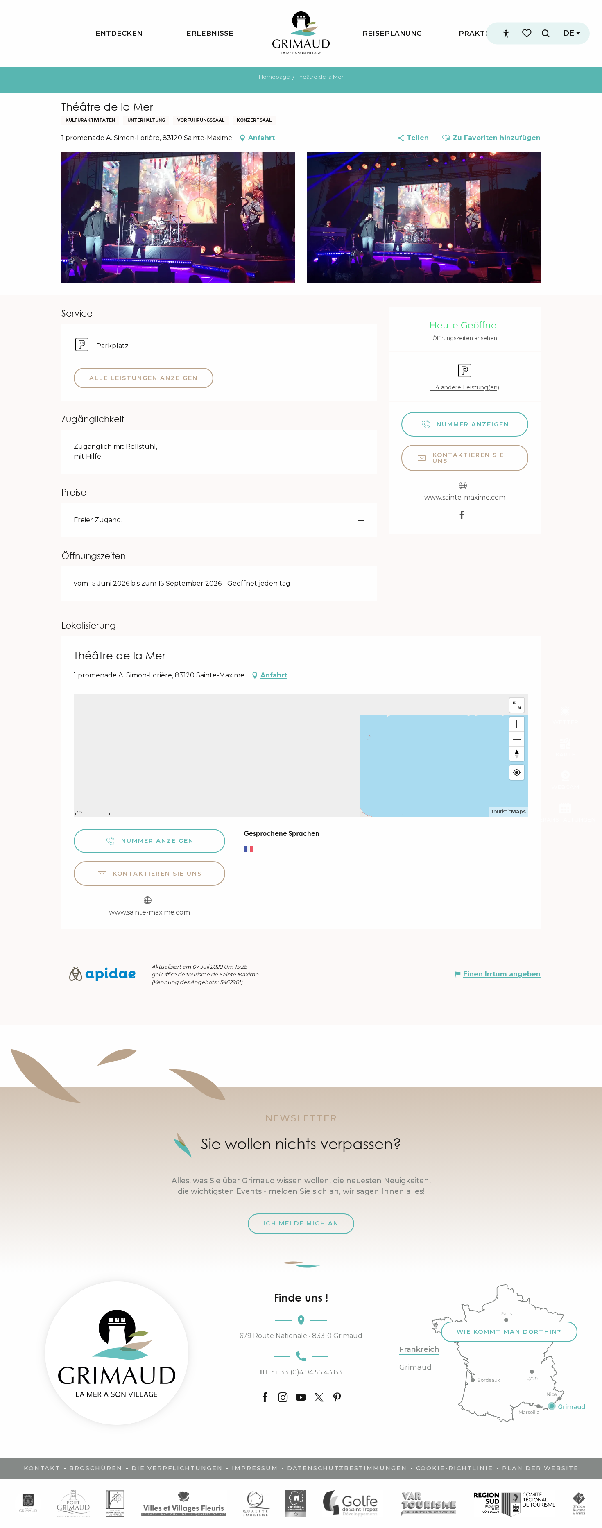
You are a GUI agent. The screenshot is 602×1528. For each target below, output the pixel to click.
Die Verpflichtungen (177, 1468)
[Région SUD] (514, 1503)
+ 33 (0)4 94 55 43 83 (301, 1372)
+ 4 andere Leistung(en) (464, 387)
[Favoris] (527, 33)
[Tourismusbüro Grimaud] (116, 1353)
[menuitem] (119, 33)
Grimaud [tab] (415, 1367)
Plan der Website (540, 1468)
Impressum (255, 1468)
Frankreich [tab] (419, 1349)
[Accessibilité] (506, 33)
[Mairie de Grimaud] (28, 1503)
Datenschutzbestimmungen (347, 1468)
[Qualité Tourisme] (256, 1503)
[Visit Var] (428, 1503)
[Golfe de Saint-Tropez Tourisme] (352, 1503)
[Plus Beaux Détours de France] (115, 1503)
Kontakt (42, 1468)
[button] (545, 33)
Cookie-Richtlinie (454, 1468)
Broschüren (95, 1468)
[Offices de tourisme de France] (579, 1503)
